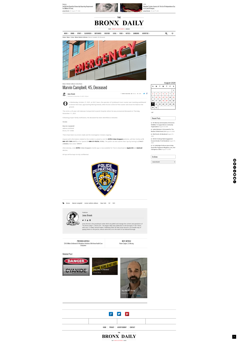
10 (156, 97)
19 (163, 100)
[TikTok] (234, 171)
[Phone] (234, 181)
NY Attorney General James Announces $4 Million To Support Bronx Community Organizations (163, 124)
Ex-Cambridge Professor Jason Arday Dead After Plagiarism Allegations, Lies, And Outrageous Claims (163, 147)
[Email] (234, 178)
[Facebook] (234, 160)
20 (166, 100)
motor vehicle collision (91, 203)
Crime (72, 37)
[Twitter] (234, 163)
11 (159, 97)
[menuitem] (66, 33)
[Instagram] (234, 167)
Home (64, 37)
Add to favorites (126, 93)
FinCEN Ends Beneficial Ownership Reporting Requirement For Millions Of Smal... (78, 7)
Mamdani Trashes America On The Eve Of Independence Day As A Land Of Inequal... (159, 7)
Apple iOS (130, 148)
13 (166, 97)
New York (103, 203)
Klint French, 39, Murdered (160, 134)
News (68, 37)
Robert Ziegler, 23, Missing (126, 243)
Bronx (68, 203)
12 (163, 97)
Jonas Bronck (66, 11)
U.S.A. (144, 4)
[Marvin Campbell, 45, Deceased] (104, 60)
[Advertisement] (73, 22)
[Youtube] (234, 174)
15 (173, 97)
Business (64, 4)
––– (93, 141)
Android (139, 148)
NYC (114, 203)
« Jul (152, 112)
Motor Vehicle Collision (81, 37)
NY (109, 203)
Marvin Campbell (77, 203)
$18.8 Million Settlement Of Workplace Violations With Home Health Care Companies (83, 244)
